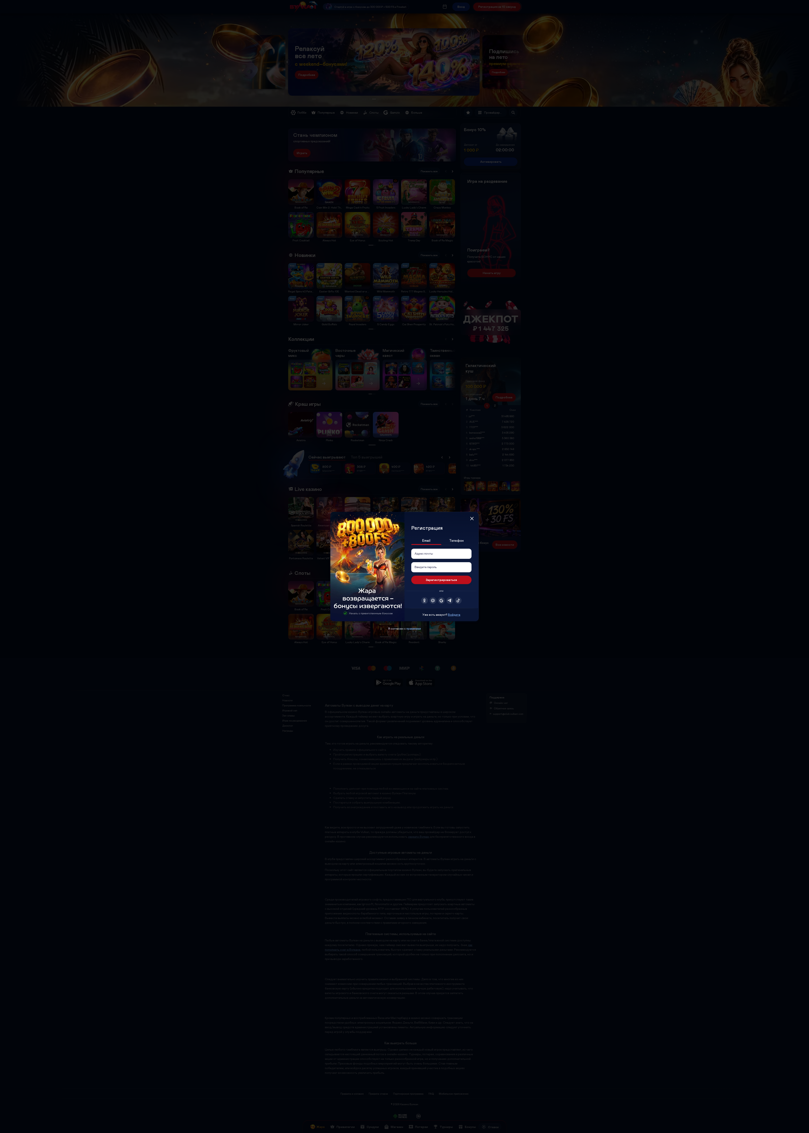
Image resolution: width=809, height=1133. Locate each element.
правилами (413, 628)
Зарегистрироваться (441, 580)
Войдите (454, 615)
